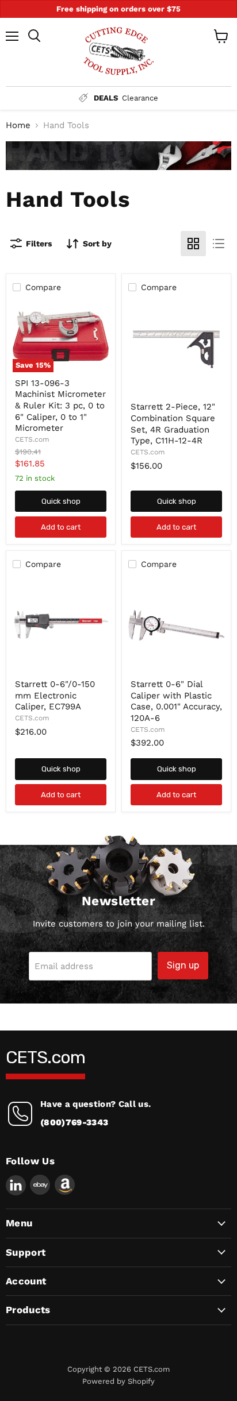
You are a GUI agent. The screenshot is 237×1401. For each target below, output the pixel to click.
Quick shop (61, 501)
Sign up (183, 965)
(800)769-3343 (74, 1122)
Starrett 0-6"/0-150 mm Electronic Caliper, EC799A (55, 695)
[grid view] (193, 243)
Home (18, 125)
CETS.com (32, 439)
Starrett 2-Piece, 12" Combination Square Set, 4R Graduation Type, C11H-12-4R (173, 424)
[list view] (218, 243)
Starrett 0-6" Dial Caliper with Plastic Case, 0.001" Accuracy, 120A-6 (176, 701)
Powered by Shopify (118, 1381)
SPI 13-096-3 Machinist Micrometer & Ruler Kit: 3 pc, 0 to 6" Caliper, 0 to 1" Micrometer (60, 406)
